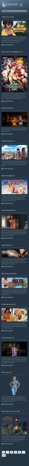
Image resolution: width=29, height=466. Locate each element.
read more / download (8, 44)
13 (4, 455)
